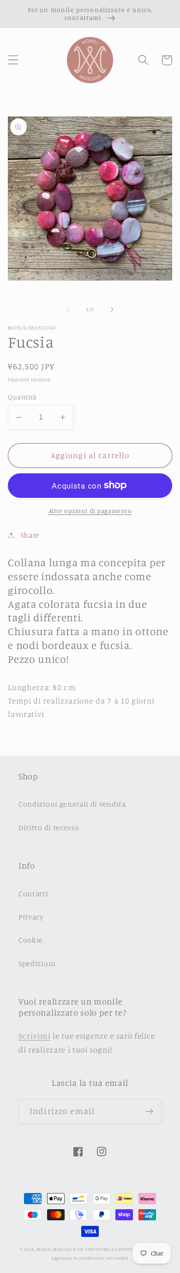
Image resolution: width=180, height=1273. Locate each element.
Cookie (30, 939)
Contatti (33, 893)
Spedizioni (37, 963)
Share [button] (30, 534)
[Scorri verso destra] (112, 310)
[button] (13, 60)
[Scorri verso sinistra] (68, 310)
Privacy (31, 916)
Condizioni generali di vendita (72, 803)
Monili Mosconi (54, 1249)
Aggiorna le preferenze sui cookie (90, 1258)
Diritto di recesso (48, 827)
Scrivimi (34, 1035)
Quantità (22, 396)
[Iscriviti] (149, 1111)
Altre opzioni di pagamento (90, 510)
